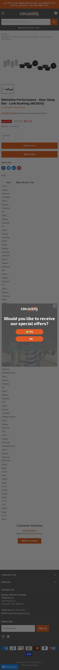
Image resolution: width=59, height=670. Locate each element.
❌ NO (29, 339)
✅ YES (29, 331)
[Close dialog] (54, 305)
